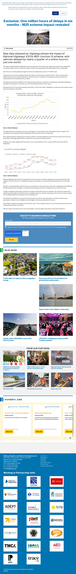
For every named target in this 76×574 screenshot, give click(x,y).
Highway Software (56, 389)
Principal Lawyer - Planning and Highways (17, 413)
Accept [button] (55, 13)
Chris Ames (9, 48)
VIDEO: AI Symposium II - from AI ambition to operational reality (36, 367)
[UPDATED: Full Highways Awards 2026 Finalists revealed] (56, 324)
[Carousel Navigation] (69, 438)
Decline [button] (63, 13)
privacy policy (61, 227)
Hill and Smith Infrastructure (34, 389)
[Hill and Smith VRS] (14, 380)
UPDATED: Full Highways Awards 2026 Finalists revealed (53, 339)
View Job (9, 432)
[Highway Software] (62, 380)
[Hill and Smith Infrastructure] (38, 380)
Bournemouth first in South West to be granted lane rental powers (53, 279)
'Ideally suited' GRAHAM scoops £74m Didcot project (17, 339)
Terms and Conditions (46, 466)
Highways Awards (45, 463)
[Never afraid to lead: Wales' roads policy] (56, 295)
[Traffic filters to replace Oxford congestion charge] (20, 264)
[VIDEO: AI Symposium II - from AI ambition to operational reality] (38, 358)
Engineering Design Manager (43, 413)
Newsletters (44, 458)
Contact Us (43, 456)
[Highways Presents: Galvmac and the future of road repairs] (62, 358)
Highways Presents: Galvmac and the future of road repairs (61, 367)
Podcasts (43, 459)
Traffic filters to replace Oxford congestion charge (19, 279)
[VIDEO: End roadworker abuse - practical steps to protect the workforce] (14, 358)
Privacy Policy (62, 4)
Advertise (43, 461)
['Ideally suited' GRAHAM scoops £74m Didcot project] (20, 324)
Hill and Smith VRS (8, 389)
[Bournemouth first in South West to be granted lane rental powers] (56, 264)
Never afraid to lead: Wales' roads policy (54, 309)
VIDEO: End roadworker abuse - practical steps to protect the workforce (11, 368)
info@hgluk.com (11, 469)
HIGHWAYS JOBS (13, 399)
